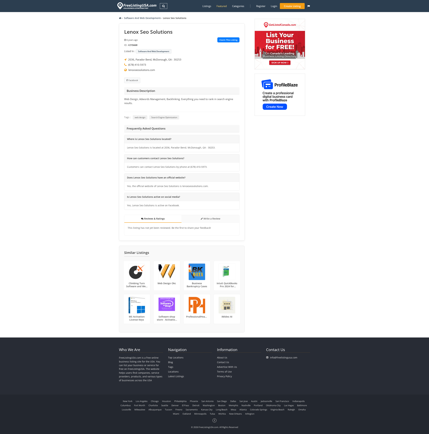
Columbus (125, 405)
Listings (206, 6)
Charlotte (153, 405)
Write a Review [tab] (211, 218)
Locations (173, 371)
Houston (166, 401)
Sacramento (192, 409)
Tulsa (212, 413)
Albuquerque (155, 409)
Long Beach (221, 409)
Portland (258, 405)
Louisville (126, 409)
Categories (238, 6)
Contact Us (223, 362)
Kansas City (206, 409)
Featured (222, 6)
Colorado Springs (258, 409)
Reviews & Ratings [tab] (154, 218)
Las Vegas (289, 405)
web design (140, 117)
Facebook (133, 80)
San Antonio (207, 401)
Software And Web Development (142, 18)
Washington (209, 405)
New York (127, 401)
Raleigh (291, 409)
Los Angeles (141, 401)
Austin (254, 401)
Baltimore (302, 405)
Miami (176, 413)
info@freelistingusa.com (283, 357)
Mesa (233, 409)
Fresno (178, 409)
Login (274, 6)
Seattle (164, 405)
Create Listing (292, 6)
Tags (170, 366)
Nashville (246, 405)
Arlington (249, 413)
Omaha (302, 409)
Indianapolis (298, 401)
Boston (221, 405)
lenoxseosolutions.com (141, 70)
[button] (309, 6)
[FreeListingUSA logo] (136, 6)
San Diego (222, 401)
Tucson (168, 409)
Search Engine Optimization (164, 117)
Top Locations (175, 357)
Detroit (195, 405)
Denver (175, 405)
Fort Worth (139, 405)
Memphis (233, 405)
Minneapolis (200, 413)
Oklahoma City (273, 405)
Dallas (233, 401)
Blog (170, 362)
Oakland (186, 413)
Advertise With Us (227, 366)
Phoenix (194, 401)
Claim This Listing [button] (228, 39)
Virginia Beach (277, 409)
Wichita (222, 413)
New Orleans (235, 413)
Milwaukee (139, 409)
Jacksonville (266, 401)
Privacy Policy (224, 376)
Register (260, 6)
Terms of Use (224, 371)
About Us (222, 357)
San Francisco (282, 401)
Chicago (155, 401)
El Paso (185, 405)
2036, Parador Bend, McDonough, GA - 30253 (154, 59)
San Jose (243, 401)
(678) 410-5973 (137, 64)
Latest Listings (176, 376)
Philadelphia (180, 401)
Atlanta (243, 409)
